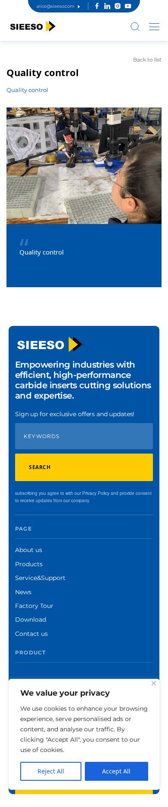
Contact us (31, 634)
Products (29, 564)
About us (28, 550)
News (23, 592)
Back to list (147, 59)
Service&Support (40, 578)
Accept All (116, 771)
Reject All (50, 771)
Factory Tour (34, 606)
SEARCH (40, 467)
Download (30, 619)
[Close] (154, 683)
